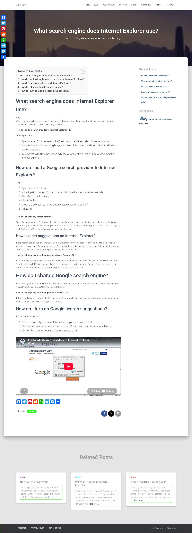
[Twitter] (3, 23)
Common (123, 5)
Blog (96, 5)
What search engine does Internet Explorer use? (46, 75)
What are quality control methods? (156, 81)
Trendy (158, 5)
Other (133, 5)
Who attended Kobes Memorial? (155, 76)
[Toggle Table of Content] (81, 71)
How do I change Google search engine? (41, 87)
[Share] (3, 57)
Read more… (49, 497)
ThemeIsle (171, 528)
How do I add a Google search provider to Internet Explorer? (52, 79)
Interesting (146, 5)
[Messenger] (3, 51)
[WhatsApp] (3, 40)
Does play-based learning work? (155, 92)
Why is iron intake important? (154, 86)
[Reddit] (3, 34)
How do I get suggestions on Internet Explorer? (45, 83)
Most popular (108, 5)
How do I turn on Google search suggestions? (44, 90)
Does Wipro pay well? (34, 482)
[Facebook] (3, 17)
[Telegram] (3, 45)
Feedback (170, 5)
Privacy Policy (37, 528)
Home (87, 5)
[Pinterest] (3, 29)
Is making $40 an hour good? (148, 482)
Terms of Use (55, 528)
